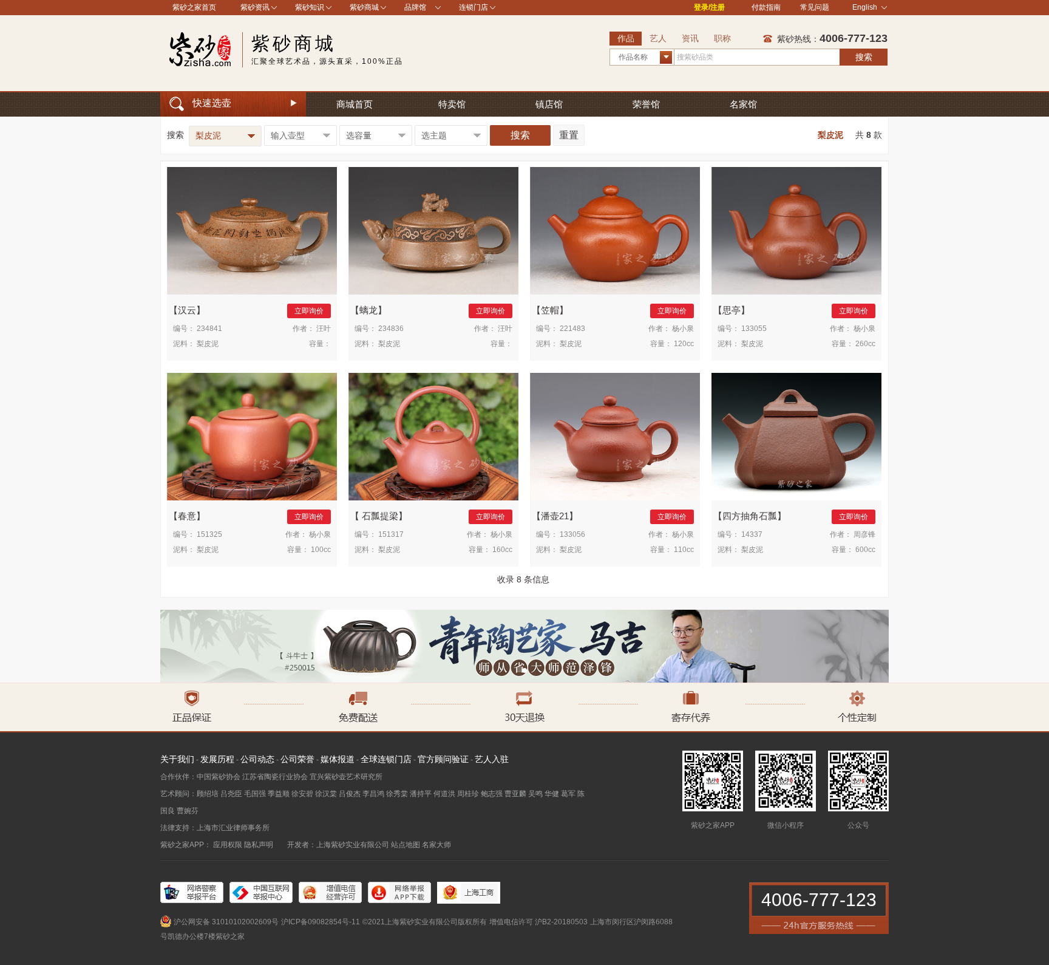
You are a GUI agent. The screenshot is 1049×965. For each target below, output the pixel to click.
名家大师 (436, 845)
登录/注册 (709, 7)
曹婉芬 (188, 810)
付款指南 (766, 7)
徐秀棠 (397, 793)
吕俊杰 (350, 793)
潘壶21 (555, 515)
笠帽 (550, 310)
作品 (625, 38)
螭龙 (368, 310)
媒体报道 (338, 759)
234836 (391, 328)
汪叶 (323, 328)
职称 (722, 38)
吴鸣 (535, 793)
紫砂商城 (364, 7)
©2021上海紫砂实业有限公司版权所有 (424, 922)
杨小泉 (683, 328)
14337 (751, 534)
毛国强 (255, 793)
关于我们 (177, 759)
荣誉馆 (646, 104)
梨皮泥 (208, 343)
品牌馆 (415, 7)
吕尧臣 (231, 793)
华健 (552, 793)
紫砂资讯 (255, 7)
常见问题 (814, 7)
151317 (391, 534)
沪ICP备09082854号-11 (320, 922)
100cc (321, 549)
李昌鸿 (373, 793)
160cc (502, 549)
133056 (572, 534)
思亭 (731, 310)
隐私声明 (258, 845)
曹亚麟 (515, 793)
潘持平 (421, 793)
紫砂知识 (309, 7)
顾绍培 (208, 793)
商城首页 (354, 104)
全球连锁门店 (386, 759)
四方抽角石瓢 (749, 515)
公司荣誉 (297, 759)
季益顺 (279, 793)
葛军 (568, 793)
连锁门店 (473, 7)
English (864, 7)
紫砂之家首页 (194, 7)
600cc (865, 549)
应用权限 (227, 845)
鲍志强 (492, 793)
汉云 (187, 310)
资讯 (690, 38)
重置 (569, 135)
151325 (209, 534)
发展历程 (217, 759)
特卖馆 (452, 104)
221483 (572, 328)
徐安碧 (302, 793)
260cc (865, 343)
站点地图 (405, 845)
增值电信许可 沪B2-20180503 (538, 922)
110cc (684, 549)
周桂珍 (468, 793)
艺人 (658, 38)
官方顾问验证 (443, 759)
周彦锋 (864, 534)
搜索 (863, 57)
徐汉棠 (326, 793)
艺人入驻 (492, 759)
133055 (754, 328)
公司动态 (257, 759)
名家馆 (743, 104)
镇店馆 (549, 104)
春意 (187, 515)
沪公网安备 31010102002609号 (226, 922)
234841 (209, 328)
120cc (684, 343)
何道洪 (444, 793)
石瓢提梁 (378, 515)
